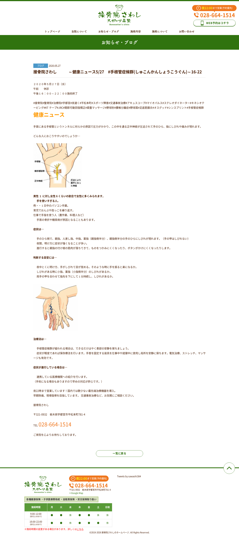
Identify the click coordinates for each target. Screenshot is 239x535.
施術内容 (135, 31)
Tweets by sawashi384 (129, 476)
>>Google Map (76, 493)
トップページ (52, 31)
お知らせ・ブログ (108, 31)
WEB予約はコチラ (217, 23)
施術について (160, 31)
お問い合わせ (186, 31)
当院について (79, 31)
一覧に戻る (119, 453)
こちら (80, 529)
